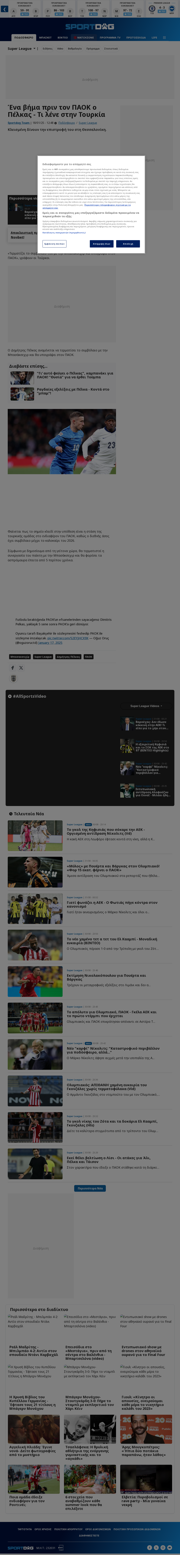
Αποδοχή (128, 243)
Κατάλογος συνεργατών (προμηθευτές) (64, 232)
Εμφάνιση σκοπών (54, 243)
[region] (91, 205)
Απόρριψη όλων (101, 243)
